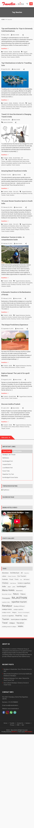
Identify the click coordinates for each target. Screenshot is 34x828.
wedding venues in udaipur (9, 626)
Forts (20, 226)
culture (14, 53)
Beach (25, 396)
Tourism (3, 195)
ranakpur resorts (10, 229)
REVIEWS (15, 103)
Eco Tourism (19, 53)
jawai (14, 586)
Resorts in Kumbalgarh (23, 612)
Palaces (15, 55)
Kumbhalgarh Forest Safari (10, 477)
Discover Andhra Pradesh (10, 404)
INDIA (10, 51)
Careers (27, 723)
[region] (17, 552)
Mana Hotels (15, 34)
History (24, 226)
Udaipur (12, 623)
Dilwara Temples (12, 576)
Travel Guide (7, 451)
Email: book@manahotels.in (10, 705)
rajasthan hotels (6, 602)
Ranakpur (13, 284)
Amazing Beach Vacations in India (14, 171)
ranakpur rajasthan (18, 609)
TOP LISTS (21, 103)
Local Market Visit (8, 467)
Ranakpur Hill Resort (19, 606)
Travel (8, 57)
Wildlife (17, 57)
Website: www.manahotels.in (10, 708)
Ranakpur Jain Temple (9, 454)
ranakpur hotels (7, 609)
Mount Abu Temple (6, 594)
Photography (20, 55)
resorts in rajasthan (8, 616)
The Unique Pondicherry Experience (14, 325)
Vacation (12, 57)
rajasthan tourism (17, 163)
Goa (12, 193)
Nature (10, 55)
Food (11, 579)
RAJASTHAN (16, 51)
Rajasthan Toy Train (8, 474)
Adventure (4, 53)
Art (9, 226)
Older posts (4, 437)
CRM (18, 725)
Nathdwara (6, 458)
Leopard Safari (7, 464)
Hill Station (26, 53)
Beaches (9, 53)
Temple (3, 428)
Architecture (10, 105)
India (31, 53)
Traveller (12, 723)
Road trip (3, 57)
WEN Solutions (28, 731)
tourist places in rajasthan (19, 619)
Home (5, 723)
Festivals (14, 317)
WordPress (14, 731)
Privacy (12, 725)
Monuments (4, 227)
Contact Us (20, 723)
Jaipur (9, 586)
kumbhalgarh (21, 586)
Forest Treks (6, 471)
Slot (23, 725)
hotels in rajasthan (24, 583)
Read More (4, 48)
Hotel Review (9, 106)
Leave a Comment (8, 122)
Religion (17, 229)
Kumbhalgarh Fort (8, 461)
